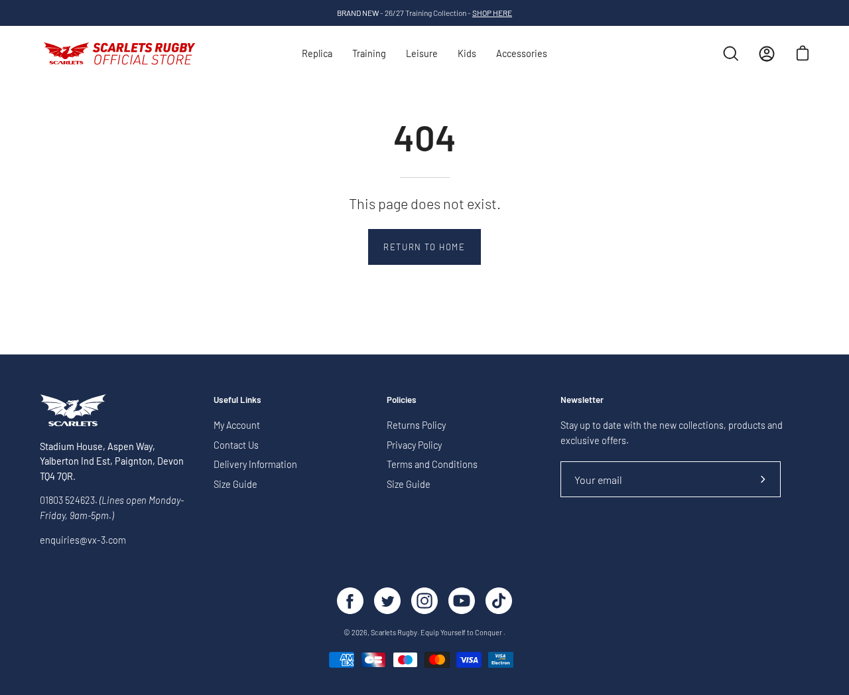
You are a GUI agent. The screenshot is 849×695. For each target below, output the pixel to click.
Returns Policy (416, 425)
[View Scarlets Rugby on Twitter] (387, 600)
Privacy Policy (414, 445)
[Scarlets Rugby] (119, 54)
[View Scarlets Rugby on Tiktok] (499, 600)
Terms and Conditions (432, 465)
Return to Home (424, 247)
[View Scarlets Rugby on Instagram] (424, 600)
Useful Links (237, 399)
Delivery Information (255, 465)
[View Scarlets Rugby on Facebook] (350, 600)
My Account (237, 425)
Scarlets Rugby (394, 632)
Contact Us (236, 445)
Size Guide (235, 484)
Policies (402, 399)
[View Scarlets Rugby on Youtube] (461, 600)
